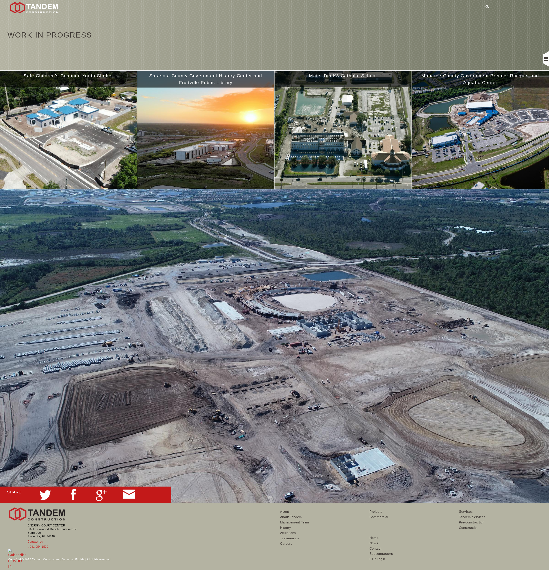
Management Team (294, 522)
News (374, 543)
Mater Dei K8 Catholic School (68, 75)
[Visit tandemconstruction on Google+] (101, 498)
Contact (376, 548)
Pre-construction (471, 522)
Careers (286, 543)
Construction (468, 527)
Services (466, 511)
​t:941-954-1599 (38, 546)
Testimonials (289, 538)
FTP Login (377, 559)
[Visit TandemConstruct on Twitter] (45, 498)
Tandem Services (472, 517)
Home (374, 538)
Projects (376, 511)
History (285, 527)
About (284, 511)
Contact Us (35, 541)
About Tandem (291, 517)
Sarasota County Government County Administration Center (480, 79)
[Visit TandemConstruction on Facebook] (73, 497)
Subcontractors (381, 553)
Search (488, 7)
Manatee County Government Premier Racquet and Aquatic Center (205, 79)
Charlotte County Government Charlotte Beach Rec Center (343, 79)
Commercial (379, 517)
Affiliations (288, 533)
